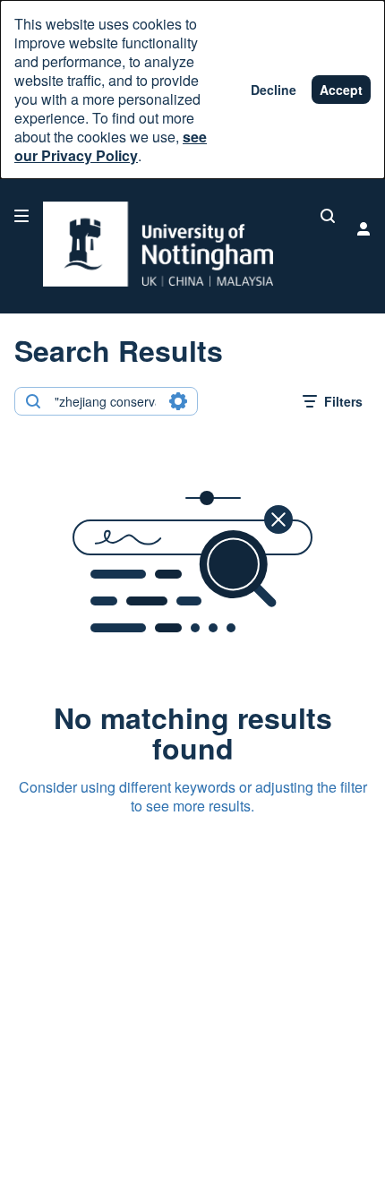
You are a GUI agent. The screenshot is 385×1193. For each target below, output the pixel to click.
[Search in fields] (178, 401)
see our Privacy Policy (110, 146)
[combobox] (105, 401)
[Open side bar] (21, 216)
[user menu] (363, 228)
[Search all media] (327, 216)
